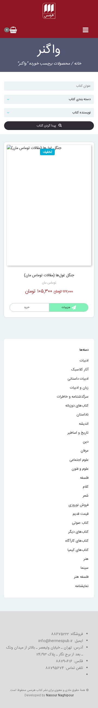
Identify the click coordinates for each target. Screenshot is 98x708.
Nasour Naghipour (60, 695)
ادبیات (84, 361)
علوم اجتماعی (78, 460)
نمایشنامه (81, 586)
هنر (86, 559)
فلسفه (84, 478)
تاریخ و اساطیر (78, 433)
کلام (85, 487)
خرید (26, 307)
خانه (77, 63)
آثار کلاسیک (79, 370)
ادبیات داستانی (78, 379)
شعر (85, 496)
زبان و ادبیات (79, 388)
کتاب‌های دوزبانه (76, 406)
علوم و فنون (80, 469)
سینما (84, 568)
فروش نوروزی (78, 505)
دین (85, 442)
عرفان (84, 451)
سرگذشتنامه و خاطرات (72, 397)
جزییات (66, 307)
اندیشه (83, 424)
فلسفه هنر (81, 577)
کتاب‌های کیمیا (78, 550)
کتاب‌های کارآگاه (76, 541)
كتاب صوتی (80, 523)
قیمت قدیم (80, 514)
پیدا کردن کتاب (47, 125)
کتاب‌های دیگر (78, 532)
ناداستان (82, 415)
